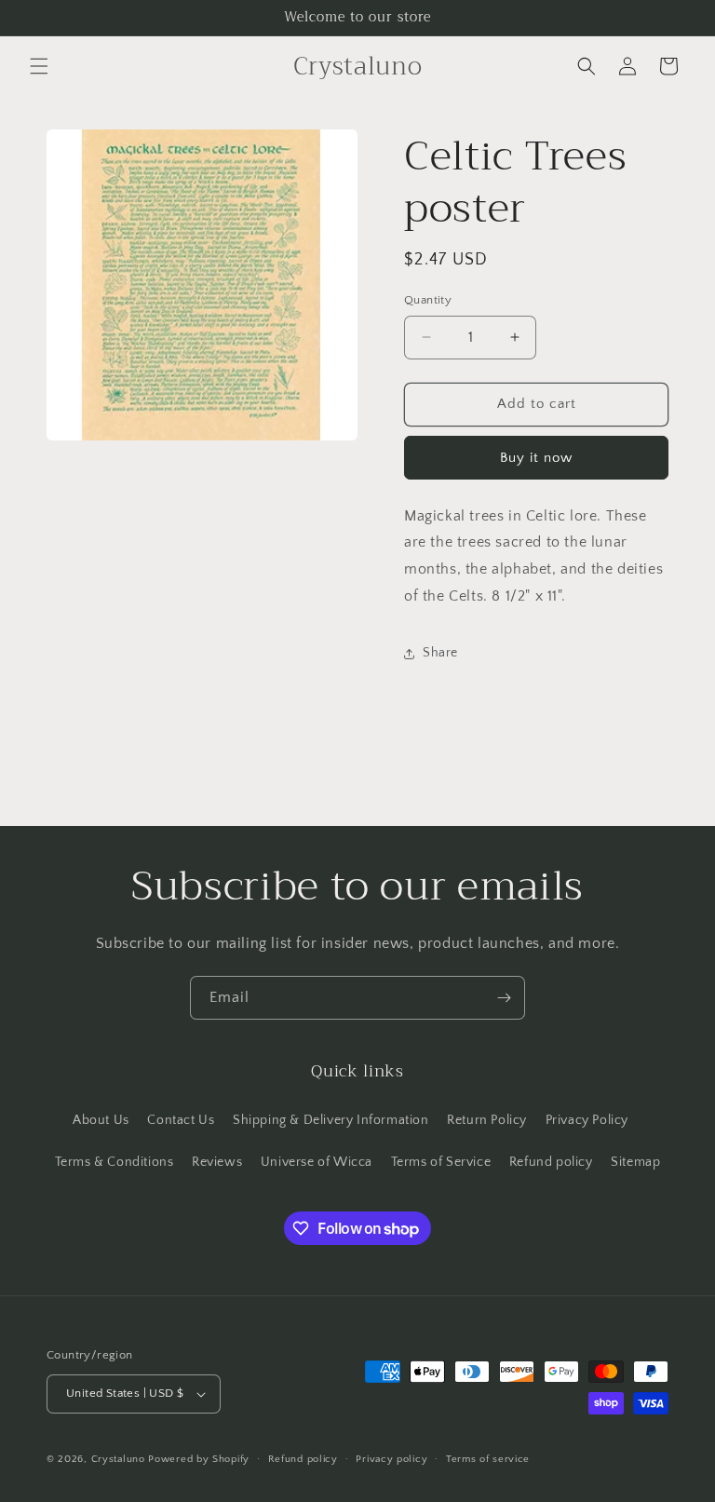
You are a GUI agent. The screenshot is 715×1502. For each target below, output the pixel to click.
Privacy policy (391, 1459)
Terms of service (488, 1459)
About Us (101, 1120)
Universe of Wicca (316, 1162)
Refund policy (551, 1162)
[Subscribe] (503, 998)
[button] (39, 66)
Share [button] (440, 652)
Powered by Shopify (199, 1459)
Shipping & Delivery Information (331, 1120)
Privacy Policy (587, 1120)
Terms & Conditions (114, 1162)
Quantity (428, 299)
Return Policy (487, 1120)
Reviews (217, 1162)
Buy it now (536, 458)
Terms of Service (441, 1162)
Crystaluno (118, 1459)
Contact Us (180, 1120)
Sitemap (635, 1162)
